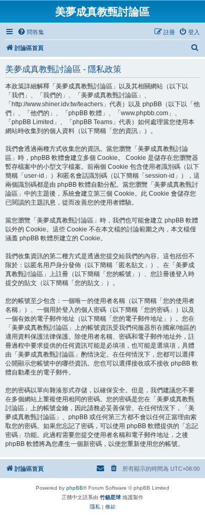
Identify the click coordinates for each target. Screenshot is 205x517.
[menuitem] (30, 32)
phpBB (74, 488)
